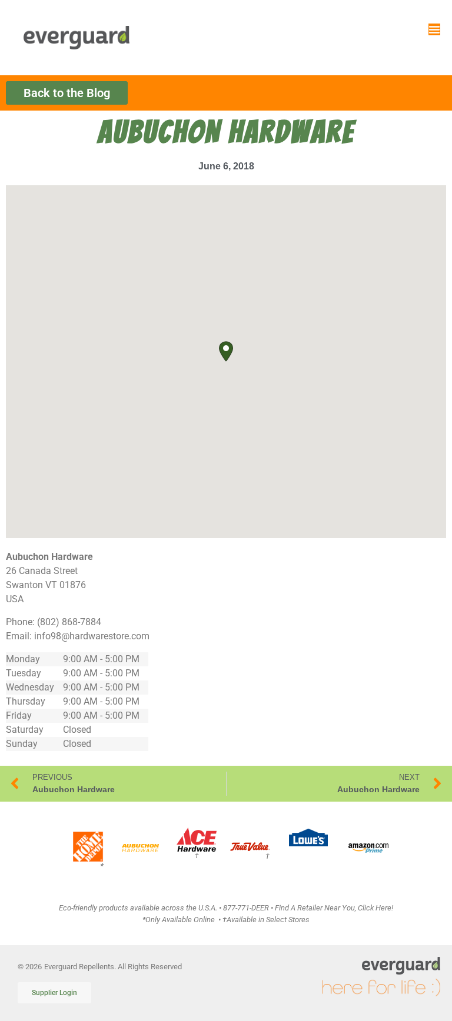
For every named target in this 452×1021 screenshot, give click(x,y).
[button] (226, 351)
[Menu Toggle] (434, 29)
